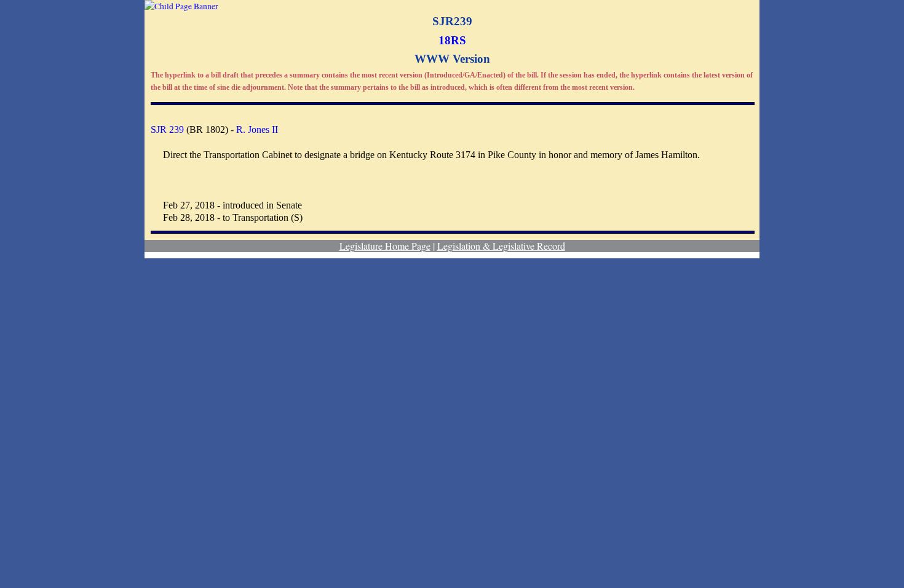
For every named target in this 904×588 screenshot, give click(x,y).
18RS (452, 40)
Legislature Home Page (384, 245)
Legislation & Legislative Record (501, 245)
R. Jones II (257, 129)
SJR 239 (167, 129)
